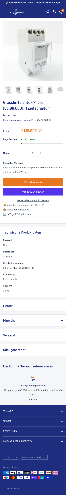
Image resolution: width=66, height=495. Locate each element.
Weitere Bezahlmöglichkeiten (33, 200)
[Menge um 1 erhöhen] (40, 153)
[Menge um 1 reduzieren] (24, 153)
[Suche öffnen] (48, 11)
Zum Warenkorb (33, 181)
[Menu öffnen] (4, 12)
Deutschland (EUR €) (31, 457)
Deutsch (8, 457)
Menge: (7, 152)
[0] (60, 12)
